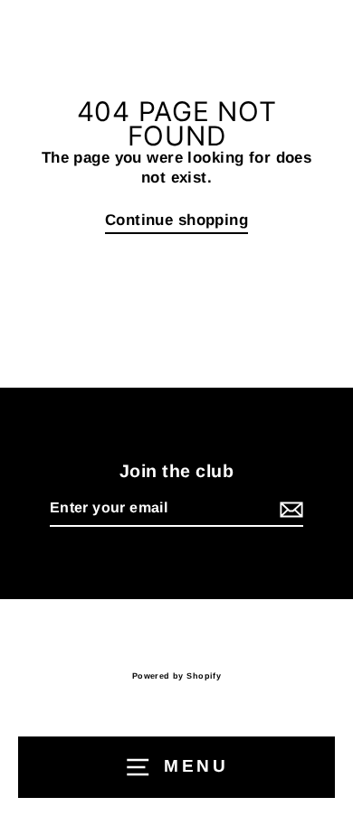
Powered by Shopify (177, 675)
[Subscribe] (288, 509)
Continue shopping (176, 220)
